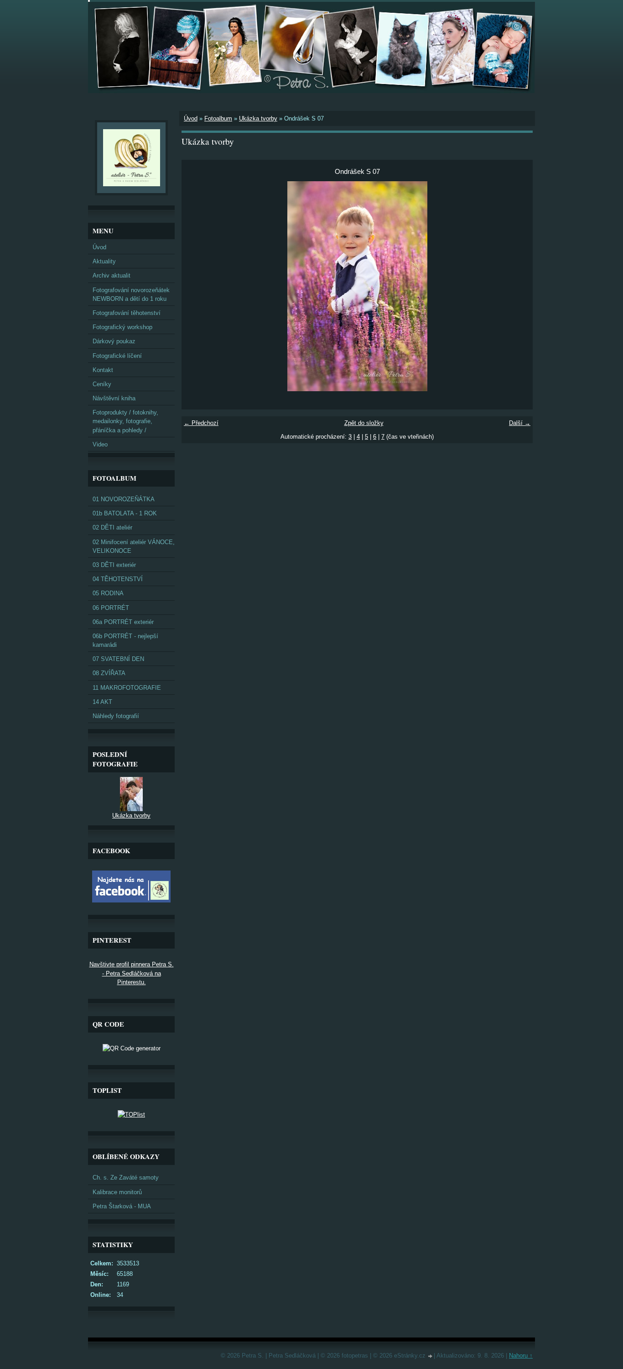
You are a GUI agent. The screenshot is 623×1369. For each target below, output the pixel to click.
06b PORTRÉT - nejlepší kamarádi (125, 640)
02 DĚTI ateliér (112, 527)
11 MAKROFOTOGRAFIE (127, 687)
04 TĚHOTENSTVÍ (118, 579)
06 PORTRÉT (111, 607)
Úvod (190, 118)
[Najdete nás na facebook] (131, 900)
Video (100, 444)
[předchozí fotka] (196, 286)
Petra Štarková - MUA (122, 1206)
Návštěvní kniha (114, 398)
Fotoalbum (218, 118)
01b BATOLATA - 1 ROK (125, 513)
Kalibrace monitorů (117, 1192)
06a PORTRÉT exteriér (123, 622)
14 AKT (102, 701)
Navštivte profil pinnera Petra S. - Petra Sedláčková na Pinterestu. (131, 973)
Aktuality (104, 261)
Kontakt (103, 370)
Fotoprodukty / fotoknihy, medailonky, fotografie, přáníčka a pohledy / (125, 421)
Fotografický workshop (122, 327)
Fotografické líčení (117, 355)
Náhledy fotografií (116, 716)
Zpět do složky (364, 423)
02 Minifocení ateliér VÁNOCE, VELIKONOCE (134, 546)
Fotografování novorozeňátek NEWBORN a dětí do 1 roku (131, 294)
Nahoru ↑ (521, 1355)
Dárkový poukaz (114, 341)
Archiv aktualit (111, 275)
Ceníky (102, 384)
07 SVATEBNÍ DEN (118, 659)
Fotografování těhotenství (127, 312)
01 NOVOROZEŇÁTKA (124, 499)
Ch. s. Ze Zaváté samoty (126, 1177)
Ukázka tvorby (258, 118)
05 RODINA (108, 593)
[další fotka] (518, 286)
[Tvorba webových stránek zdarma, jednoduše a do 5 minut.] (430, 1356)
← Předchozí (201, 423)
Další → (519, 423)
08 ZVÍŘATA (109, 673)
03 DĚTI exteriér (114, 564)
